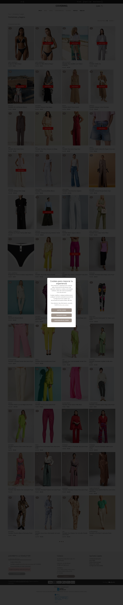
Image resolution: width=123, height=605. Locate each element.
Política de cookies (64, 305)
